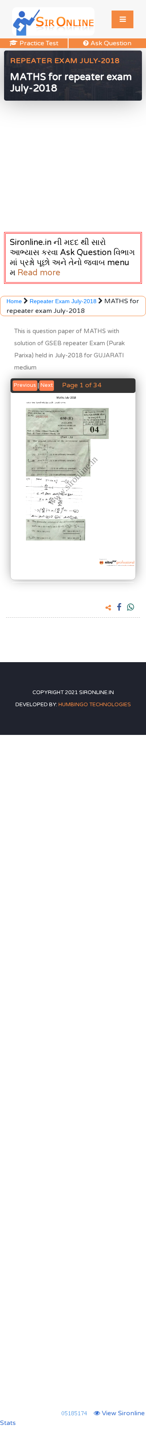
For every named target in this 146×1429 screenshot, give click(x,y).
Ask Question (117, 43)
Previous (25, 385)
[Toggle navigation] (122, 19)
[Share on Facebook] (119, 608)
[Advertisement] (73, 164)
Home (15, 301)
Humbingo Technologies (94, 704)
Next (47, 385)
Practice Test (43, 43)
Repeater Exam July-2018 (63, 301)
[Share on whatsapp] (130, 608)
